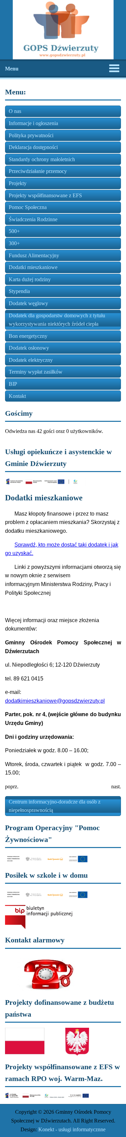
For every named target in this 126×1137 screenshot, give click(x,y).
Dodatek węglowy (28, 303)
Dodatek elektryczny (31, 360)
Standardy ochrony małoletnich (42, 159)
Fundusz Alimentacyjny (34, 255)
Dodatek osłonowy (29, 348)
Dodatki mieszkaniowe (33, 267)
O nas (15, 111)
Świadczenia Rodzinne (33, 219)
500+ (14, 231)
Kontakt (17, 396)
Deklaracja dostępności (33, 147)
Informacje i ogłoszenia (33, 123)
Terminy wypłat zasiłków (35, 372)
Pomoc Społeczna (28, 207)
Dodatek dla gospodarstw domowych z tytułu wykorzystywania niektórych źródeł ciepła (57, 320)
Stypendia (19, 291)
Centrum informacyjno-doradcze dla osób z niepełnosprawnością (54, 806)
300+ (14, 243)
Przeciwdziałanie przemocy (38, 171)
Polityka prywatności (31, 135)
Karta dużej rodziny (30, 279)
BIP (13, 384)
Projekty (18, 183)
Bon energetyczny (28, 336)
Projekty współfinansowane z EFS (45, 195)
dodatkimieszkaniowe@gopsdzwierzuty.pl (55, 701)
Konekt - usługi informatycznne (72, 1129)
